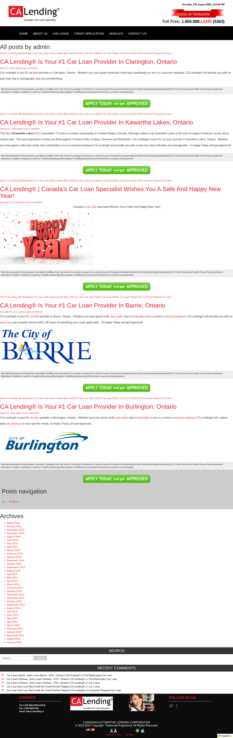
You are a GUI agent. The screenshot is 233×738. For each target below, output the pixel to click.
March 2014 (13, 584)
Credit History (141, 89)
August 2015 (13, 536)
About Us (40, 33)
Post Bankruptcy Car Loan (98, 675)
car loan (34, 316)
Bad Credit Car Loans (74, 53)
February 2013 (15, 628)
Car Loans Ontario (110, 53)
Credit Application (89, 33)
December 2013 (15, 594)
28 (10, 501)
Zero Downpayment (124, 92)
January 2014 (14, 591)
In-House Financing (207, 89)
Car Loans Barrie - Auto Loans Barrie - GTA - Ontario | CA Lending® (43, 675)
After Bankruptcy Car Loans (30, 53)
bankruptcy (138, 316)
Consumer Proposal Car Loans (157, 53)
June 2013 (12, 615)
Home (23, 33)
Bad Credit (45, 89)
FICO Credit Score (178, 89)
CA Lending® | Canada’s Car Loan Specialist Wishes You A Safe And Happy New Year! (110, 192)
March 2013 (13, 625)
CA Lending (73, 89)
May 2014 (12, 577)
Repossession (85, 92)
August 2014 (13, 570)
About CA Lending (8, 53)
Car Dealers (85, 89)
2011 (38, 133)
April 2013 (12, 621)
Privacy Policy (113, 734)
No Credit (21, 92)
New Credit (11, 92)
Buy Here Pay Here (59, 89)
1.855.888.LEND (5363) (34, 705)
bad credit (116, 316)
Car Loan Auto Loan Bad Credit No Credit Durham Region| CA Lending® (46, 686)
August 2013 (13, 608)
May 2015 (12, 543)
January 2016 (14, 526)
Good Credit (192, 89)
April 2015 (12, 546)
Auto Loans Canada (53, 53)
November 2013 (15, 598)
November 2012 (15, 635)
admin (18, 68)
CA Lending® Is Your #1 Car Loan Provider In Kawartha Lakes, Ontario (96, 122)
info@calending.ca (35, 711)
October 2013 (14, 601)
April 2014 (12, 580)
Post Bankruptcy (54, 92)
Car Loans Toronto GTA (131, 53)
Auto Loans (35, 89)
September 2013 (16, 604)
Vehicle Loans (108, 92)
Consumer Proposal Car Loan (105, 690)
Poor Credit (41, 92)
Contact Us (137, 33)
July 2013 (12, 611)
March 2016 (13, 523)
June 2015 (12, 540)
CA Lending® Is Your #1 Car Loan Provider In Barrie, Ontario (82, 305)
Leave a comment (29, 68)
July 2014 (12, 574)
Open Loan (31, 92)
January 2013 (14, 632)
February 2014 (15, 587)
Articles (129, 734)
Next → (16, 501)
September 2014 (16, 567)
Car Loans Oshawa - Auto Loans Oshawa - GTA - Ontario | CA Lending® (46, 679)
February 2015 (15, 553)
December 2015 (15, 529)
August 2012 (13, 638)
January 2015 (14, 557)
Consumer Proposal (109, 89)
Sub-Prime (97, 92)
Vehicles (116, 33)
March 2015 (13, 550)
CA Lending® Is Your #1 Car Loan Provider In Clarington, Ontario (88, 61)
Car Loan (91, 206)
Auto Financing (23, 89)
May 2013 (12, 618)
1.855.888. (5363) (202, 21)
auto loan (5, 322)
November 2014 (15, 560)
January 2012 (14, 642)
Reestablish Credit (70, 92)
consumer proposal (174, 316)
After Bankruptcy (8, 89)
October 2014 (14, 563)
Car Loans (61, 33)
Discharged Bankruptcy (159, 89)
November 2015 (15, 533)
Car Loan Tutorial (93, 53)
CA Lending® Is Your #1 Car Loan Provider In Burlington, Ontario (88, 406)
